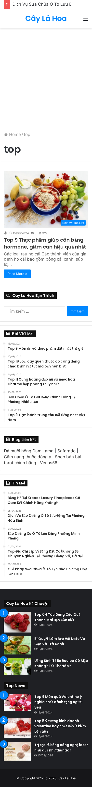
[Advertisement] (46, 77)
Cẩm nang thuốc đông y (27, 456)
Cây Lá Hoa (67, 778)
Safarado (66, 450)
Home (14, 134)
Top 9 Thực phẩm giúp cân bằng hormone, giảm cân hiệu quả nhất (45, 243)
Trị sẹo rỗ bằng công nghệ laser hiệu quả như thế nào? (61, 747)
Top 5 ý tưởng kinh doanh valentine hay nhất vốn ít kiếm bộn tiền (60, 726)
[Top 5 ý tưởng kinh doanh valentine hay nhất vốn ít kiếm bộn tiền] (17, 728)
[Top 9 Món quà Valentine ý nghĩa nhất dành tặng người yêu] (17, 702)
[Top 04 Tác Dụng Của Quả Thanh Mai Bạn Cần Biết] (17, 622)
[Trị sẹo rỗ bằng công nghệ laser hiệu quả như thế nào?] (17, 751)
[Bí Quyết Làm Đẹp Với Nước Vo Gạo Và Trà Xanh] (17, 645)
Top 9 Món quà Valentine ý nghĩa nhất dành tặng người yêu (58, 702)
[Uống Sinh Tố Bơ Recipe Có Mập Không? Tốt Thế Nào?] (17, 666)
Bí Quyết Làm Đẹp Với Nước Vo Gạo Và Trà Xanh (59, 641)
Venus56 (48, 462)
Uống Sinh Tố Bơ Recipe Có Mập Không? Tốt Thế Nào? (61, 663)
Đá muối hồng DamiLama (28, 450)
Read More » (17, 274)
